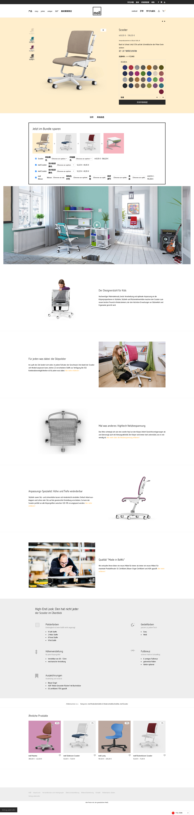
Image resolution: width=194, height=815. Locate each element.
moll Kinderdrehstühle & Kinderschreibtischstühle (103, 704)
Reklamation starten (108, 792)
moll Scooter (124, 704)
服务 (137, 2)
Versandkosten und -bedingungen (53, 792)
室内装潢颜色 (52, 164)
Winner (49, 177)
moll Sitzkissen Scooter (71, 756)
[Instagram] (161, 2)
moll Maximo (33, 756)
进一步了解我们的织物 (128, 51)
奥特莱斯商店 (66, 11)
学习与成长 (150, 11)
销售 (153, 2)
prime (43, 11)
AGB (30, 792)
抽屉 (90, 177)
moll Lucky (102, 756)
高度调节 (109, 177)
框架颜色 (48, 158)
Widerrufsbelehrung (87, 792)
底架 (129, 177)
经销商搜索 (145, 2)
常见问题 (130, 2)
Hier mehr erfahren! (72, 370)
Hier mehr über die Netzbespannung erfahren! (123, 437)
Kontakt (98, 792)
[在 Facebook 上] (158, 2)
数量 (122, 97)
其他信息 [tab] (100, 117)
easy (36, 11)
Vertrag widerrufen (34, 796)
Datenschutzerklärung (72, 792)
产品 (30, 11)
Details (30, 759)
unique (49, 11)
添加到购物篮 (142, 102)
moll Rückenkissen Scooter (142, 756)
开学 (142, 11)
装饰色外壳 (69, 177)
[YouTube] (164, 2)
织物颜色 (72, 158)
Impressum (36, 792)
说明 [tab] (91, 117)
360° (56, 11)
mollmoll (134, 11)
